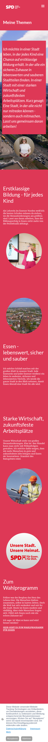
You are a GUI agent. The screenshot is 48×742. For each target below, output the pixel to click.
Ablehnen (26, 738)
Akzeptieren (12, 738)
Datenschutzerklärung (16, 729)
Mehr (8, 732)
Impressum (35, 729)
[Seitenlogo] (13, 7)
